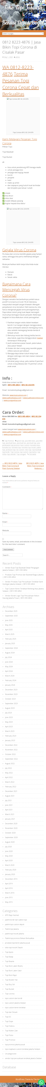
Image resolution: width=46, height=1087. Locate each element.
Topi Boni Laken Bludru (14, 966)
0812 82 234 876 (28, 385)
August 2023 (10, 708)
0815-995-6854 (14, 385)
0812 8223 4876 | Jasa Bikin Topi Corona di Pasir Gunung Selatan (12, 466)
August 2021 (10, 796)
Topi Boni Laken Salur (13, 970)
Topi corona (9, 993)
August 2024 (10, 652)
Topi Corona (14, 452)
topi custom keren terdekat (15, 1007)
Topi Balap (9, 957)
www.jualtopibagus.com (11, 398)
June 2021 (9, 805)
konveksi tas (6, 447)
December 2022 (11, 745)
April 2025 (9, 629)
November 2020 (11, 828)
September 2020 (11, 837)
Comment (6, 487)
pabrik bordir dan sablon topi (16, 920)
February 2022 (10, 786)
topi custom (24, 452)
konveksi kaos (35, 445)
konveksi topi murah (29, 447)
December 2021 (11, 791)
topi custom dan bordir (13, 998)
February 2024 (10, 680)
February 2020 (10, 870)
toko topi (28, 450)
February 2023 (10, 736)
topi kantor (33, 452)
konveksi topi (16, 447)
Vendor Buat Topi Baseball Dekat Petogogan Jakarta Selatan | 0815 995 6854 (21, 569)
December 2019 (11, 879)
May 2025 (9, 625)
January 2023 (10, 740)
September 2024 (11, 648)
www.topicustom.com (18, 395)
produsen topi (11, 450)
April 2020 (9, 860)
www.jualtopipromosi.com (33, 398)
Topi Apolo (9, 952)
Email (5, 522)
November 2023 (11, 694)
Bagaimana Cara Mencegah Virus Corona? (16, 289)
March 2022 (9, 782)
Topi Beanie (9, 961)
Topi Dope (9, 1021)
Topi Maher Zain (11, 1030)
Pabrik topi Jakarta (12, 929)
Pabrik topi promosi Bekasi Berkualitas (19, 938)
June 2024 (9, 662)
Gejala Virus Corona (19, 249)
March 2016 (9, 893)
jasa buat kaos (11, 443)
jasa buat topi (31, 443)
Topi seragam (21, 454)
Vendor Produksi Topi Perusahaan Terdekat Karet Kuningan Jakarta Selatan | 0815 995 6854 (23, 582)
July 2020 (8, 846)
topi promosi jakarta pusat (15, 1044)
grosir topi (20, 441)
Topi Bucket (9, 989)
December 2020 (11, 823)
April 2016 (9, 888)
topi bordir (6, 452)
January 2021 (10, 819)
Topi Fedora (9, 1026)
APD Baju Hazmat (12, 915)
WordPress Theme (23, 1079)
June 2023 (9, 717)
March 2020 (9, 865)
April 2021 (9, 810)
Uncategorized (10, 1054)
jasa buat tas (21, 443)
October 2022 (10, 754)
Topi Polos (9, 1035)
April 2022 (9, 777)
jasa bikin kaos (30, 441)
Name (5, 513)
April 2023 (9, 726)
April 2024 (9, 671)
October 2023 (10, 699)
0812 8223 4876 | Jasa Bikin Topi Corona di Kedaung (35, 466)
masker (40, 338)
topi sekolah (11, 454)
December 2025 (11, 611)
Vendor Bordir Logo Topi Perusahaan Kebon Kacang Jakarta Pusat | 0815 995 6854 (21, 596)
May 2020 (9, 856)
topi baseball (36, 450)
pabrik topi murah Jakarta (14, 933)
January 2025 (10, 643)
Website (5, 530)
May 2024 (9, 666)
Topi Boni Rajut (11, 975)
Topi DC (8, 1017)
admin (18, 57)
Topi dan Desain (11, 1012)
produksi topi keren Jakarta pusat (17, 943)
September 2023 (11, 703)
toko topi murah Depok (14, 947)
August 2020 (10, 842)
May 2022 (9, 773)
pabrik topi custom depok (14, 924)
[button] (41, 1082)
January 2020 (10, 874)
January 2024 (10, 685)
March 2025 (9, 634)
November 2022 (11, 749)
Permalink (32, 454)
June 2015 (9, 897)
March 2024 (9, 676)
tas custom (20, 450)
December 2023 (11, 689)
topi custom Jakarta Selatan (15, 1003)
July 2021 (8, 800)
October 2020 (10, 833)
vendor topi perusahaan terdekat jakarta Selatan (23, 1058)
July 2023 (8, 713)
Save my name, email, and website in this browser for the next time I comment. (22, 542)
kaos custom (24, 445)
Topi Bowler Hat (11, 980)
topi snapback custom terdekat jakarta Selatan (22, 1049)
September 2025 (11, 616)
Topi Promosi (9, 441)
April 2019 (9, 883)
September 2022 (11, 759)
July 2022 (8, 768)
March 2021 (9, 814)
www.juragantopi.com (12, 400)
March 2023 (9, 731)
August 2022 (10, 763)
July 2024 (8, 657)
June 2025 (9, 620)
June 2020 (9, 851)
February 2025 (10, 639)
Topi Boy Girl (10, 984)
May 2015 (9, 902)
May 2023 (9, 722)
